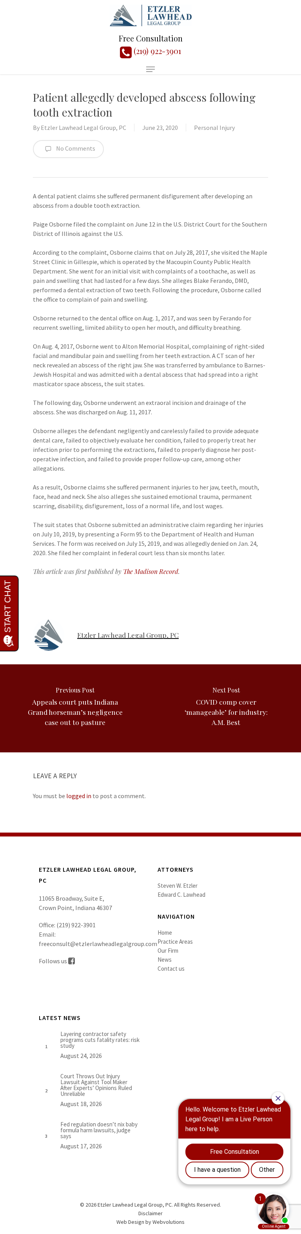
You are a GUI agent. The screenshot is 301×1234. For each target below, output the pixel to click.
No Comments (75, 148)
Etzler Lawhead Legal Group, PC (83, 127)
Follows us (53, 961)
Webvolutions (168, 1221)
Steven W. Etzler (178, 886)
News (165, 959)
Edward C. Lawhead (181, 895)
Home (165, 932)
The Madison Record (150, 571)
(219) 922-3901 (156, 50)
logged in (78, 796)
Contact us (171, 968)
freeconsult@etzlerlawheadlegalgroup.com (98, 944)
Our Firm (168, 950)
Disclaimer (150, 1213)
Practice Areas (175, 941)
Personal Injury (214, 127)
